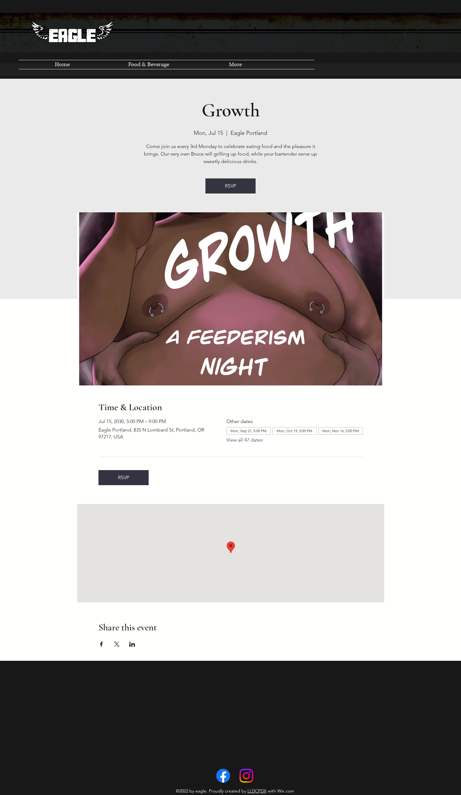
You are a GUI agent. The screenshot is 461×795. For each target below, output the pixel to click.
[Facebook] (223, 775)
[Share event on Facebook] (101, 644)
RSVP (230, 186)
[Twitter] (246, 775)
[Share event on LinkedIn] (132, 644)
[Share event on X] (117, 644)
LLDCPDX (257, 791)
